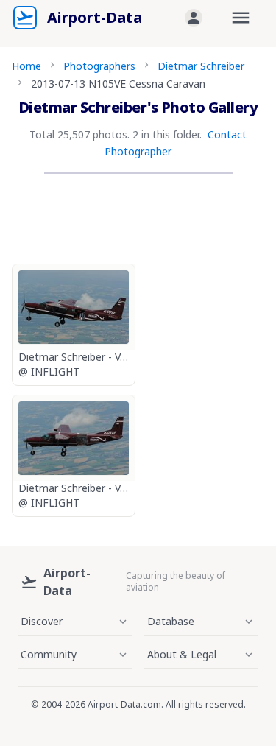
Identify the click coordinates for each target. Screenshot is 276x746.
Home (26, 66)
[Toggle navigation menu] (240, 17)
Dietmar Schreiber (201, 66)
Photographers (99, 66)
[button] (193, 17)
